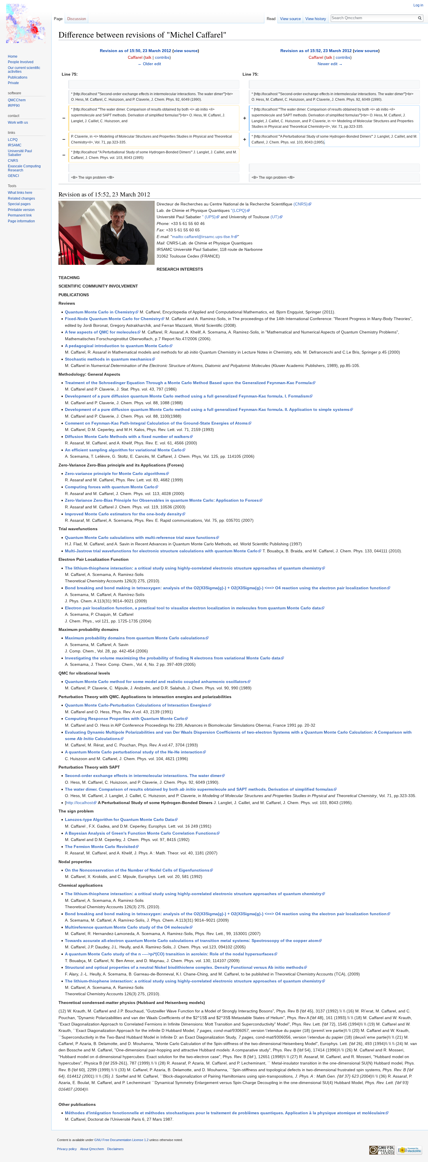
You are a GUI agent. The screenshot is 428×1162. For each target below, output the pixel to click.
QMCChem (17, 100)
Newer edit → (330, 63)
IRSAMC (15, 145)
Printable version (21, 210)
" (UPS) (209, 216)
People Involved (20, 62)
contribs (162, 57)
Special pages (19, 204)
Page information (21, 221)
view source (186, 50)
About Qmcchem (92, 1149)
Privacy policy (67, 1149)
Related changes (21, 198)
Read (271, 19)
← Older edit (149, 63)
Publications (17, 77)
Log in (418, 5)
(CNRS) (300, 204)
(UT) (274, 216)
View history (315, 19)
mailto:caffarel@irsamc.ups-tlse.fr (203, 236)
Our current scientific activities (24, 70)
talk (148, 57)
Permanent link (20, 215)
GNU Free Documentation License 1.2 (121, 1140)
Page (58, 19)
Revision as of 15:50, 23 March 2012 (135, 50)
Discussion (76, 19)
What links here (20, 193)
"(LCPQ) (238, 210)
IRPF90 (14, 106)
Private (13, 83)
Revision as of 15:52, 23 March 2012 (316, 50)
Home (12, 56)
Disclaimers (115, 1149)
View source (290, 19)
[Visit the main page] (25, 23)
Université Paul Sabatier (20, 153)
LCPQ (12, 140)
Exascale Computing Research (24, 168)
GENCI (13, 176)
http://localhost (79, 802)
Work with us (18, 122)
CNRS (13, 161)
